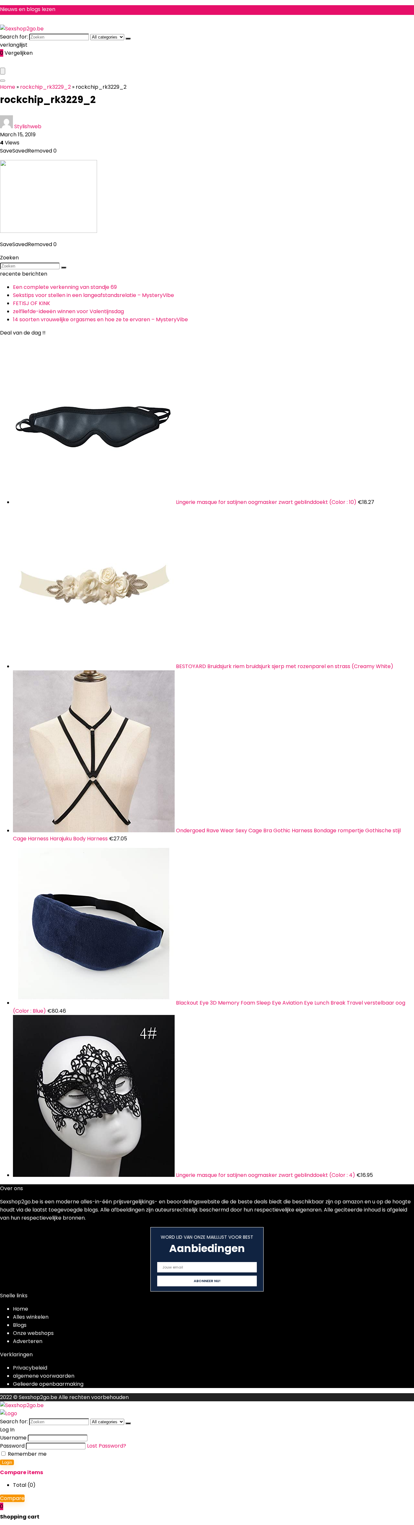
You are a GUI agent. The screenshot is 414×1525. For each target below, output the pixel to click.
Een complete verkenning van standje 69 (65, 287)
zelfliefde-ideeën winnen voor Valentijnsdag (68, 311)
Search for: (14, 36)
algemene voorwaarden (43, 1376)
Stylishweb (27, 126)
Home (7, 87)
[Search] (2, 81)
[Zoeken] (128, 39)
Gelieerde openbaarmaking (48, 1384)
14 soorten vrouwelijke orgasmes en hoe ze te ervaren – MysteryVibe (100, 319)
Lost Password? (106, 1446)
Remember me (26, 1454)
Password (12, 1446)
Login (7, 1462)
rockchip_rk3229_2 (45, 87)
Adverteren (27, 1341)
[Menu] (2, 71)
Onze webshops (33, 1333)
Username (13, 1437)
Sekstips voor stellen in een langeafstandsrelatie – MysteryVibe (93, 295)
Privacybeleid (30, 1367)
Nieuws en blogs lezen (27, 9)
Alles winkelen (31, 1317)
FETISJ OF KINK (31, 303)
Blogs (20, 1325)
